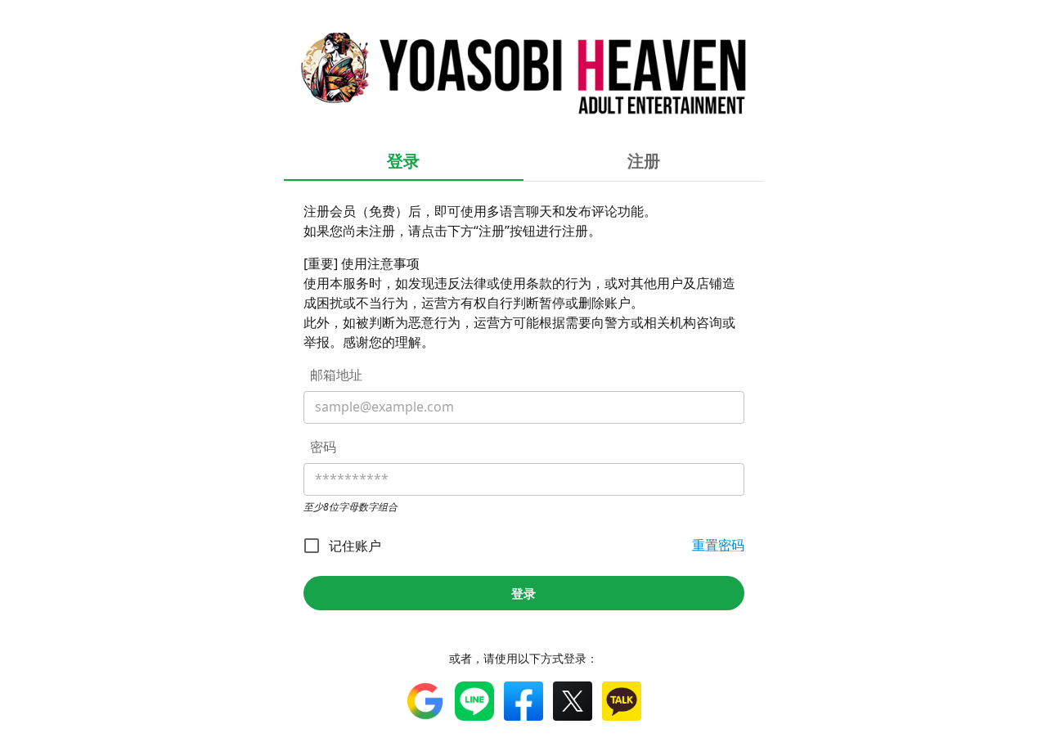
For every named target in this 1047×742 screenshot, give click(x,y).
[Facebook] (523, 701)
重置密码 (718, 545)
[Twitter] (572, 701)
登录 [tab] (403, 161)
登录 (523, 593)
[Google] (425, 701)
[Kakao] (621, 701)
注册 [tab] (643, 161)
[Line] (474, 701)
